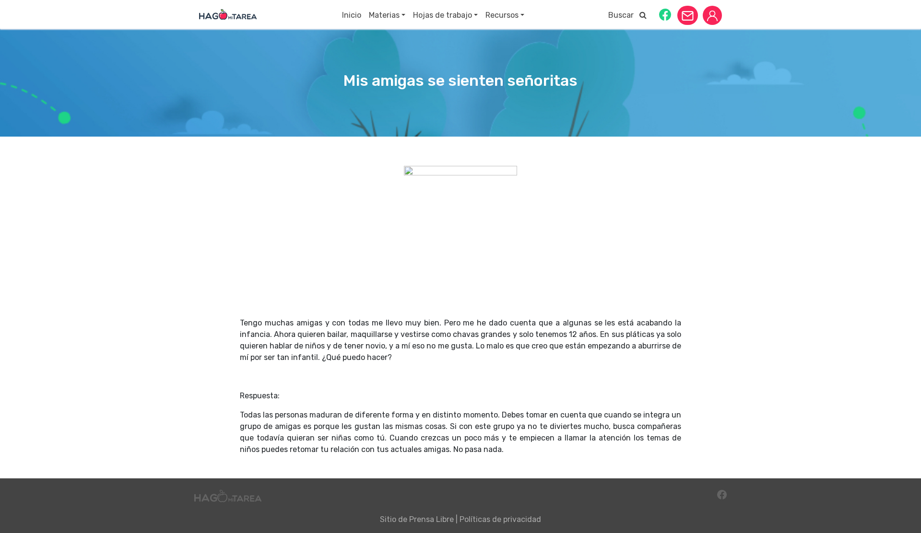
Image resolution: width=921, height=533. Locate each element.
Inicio (351, 15)
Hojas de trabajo (442, 15)
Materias (384, 15)
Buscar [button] (623, 15)
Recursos (502, 15)
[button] (665, 14)
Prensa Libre (431, 519)
